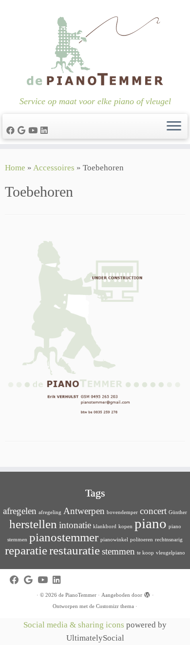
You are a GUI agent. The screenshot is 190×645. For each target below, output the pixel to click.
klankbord (104, 526)
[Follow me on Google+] (23, 130)
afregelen (20, 511)
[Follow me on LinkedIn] (45, 130)
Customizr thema (115, 606)
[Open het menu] (174, 126)
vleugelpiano (170, 552)
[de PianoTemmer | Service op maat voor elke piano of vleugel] (95, 48)
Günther (178, 512)
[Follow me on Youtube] (34, 130)
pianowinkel (114, 539)
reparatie (26, 550)
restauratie (74, 550)
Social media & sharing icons (74, 624)
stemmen (118, 551)
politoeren (141, 539)
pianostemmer (63, 537)
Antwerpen (84, 511)
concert (153, 511)
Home (15, 167)
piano (150, 523)
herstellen (33, 524)
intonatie (75, 525)
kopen (125, 526)
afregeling (49, 512)
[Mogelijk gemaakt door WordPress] (147, 593)
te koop (145, 552)
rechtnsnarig (169, 539)
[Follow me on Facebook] (12, 130)
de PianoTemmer (77, 595)
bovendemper (122, 512)
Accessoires (54, 167)
